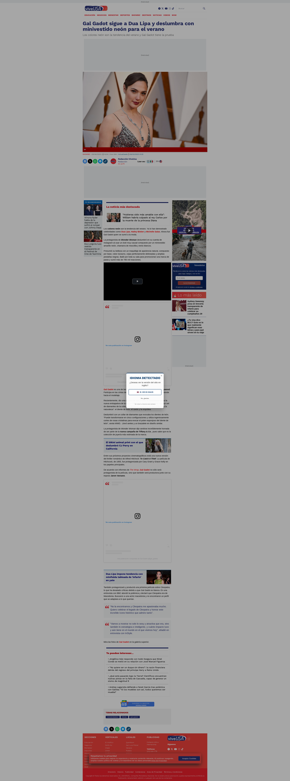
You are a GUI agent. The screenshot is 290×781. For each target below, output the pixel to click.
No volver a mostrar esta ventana (145, 404)
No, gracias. (145, 398)
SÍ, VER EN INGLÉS (145, 392)
